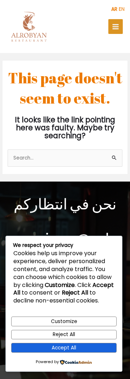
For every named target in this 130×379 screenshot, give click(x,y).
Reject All (64, 334)
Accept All (64, 347)
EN (122, 9)
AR (114, 9)
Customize (64, 321)
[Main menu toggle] (115, 26)
